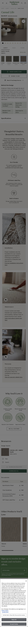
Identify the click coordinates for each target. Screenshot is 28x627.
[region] (14, 603)
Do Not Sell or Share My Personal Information (14, 615)
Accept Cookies (14, 624)
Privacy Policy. (5, 610)
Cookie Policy (5, 612)
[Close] (26, 581)
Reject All (14, 619)
